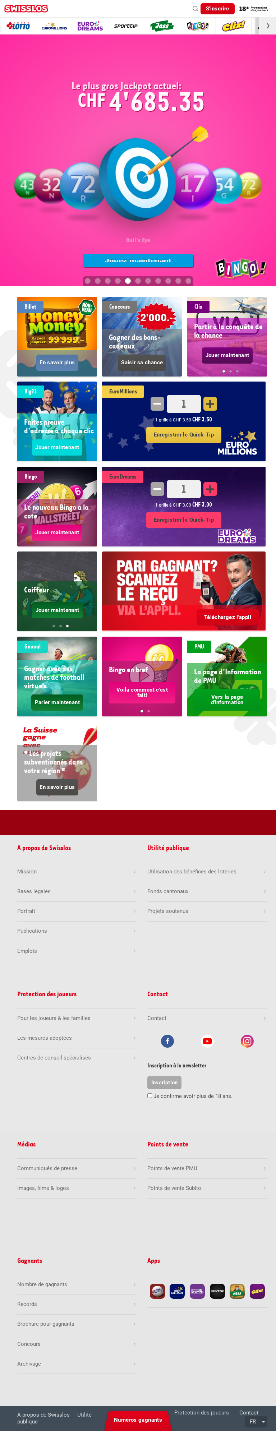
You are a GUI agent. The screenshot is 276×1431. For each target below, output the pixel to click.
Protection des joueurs (201, 1412)
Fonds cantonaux (167, 891)
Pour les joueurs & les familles (54, 1018)
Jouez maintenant (138, 260)
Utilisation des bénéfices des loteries (191, 871)
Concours (29, 1344)
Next (258, 341)
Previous (195, 341)
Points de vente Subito (174, 1188)
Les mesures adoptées (44, 1038)
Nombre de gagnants (42, 1284)
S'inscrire (217, 8)
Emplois (27, 951)
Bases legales (34, 891)
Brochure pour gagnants (45, 1324)
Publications (32, 931)
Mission (27, 871)
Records (27, 1304)
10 (178, 281)
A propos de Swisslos (43, 1415)
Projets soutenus (167, 911)
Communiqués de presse (47, 1168)
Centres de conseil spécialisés (54, 1057)
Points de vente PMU (172, 1168)
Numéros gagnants (138, 1420)
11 (188, 281)
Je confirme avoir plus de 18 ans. (193, 1096)
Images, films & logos (43, 1188)
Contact (248, 1412)
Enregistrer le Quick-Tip (184, 434)
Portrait (26, 911)
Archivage (29, 1364)
